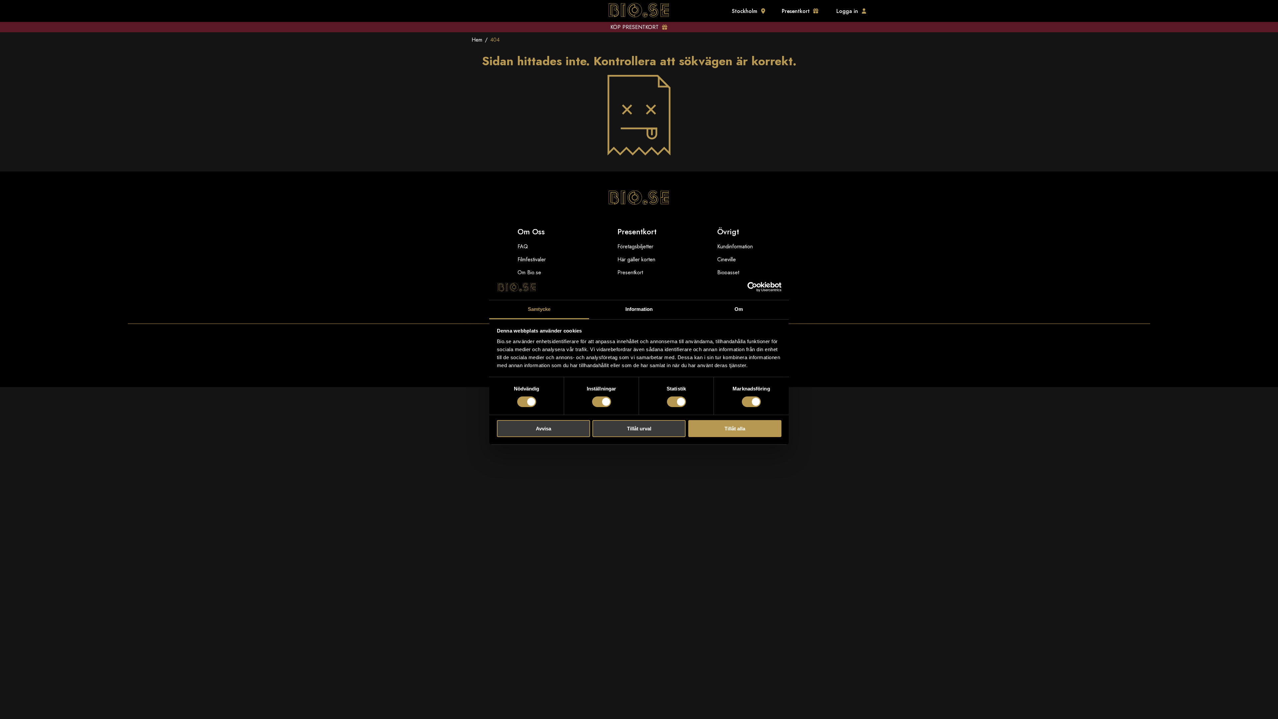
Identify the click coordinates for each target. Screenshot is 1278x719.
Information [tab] (639, 309)
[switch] (601, 401)
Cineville (726, 259)
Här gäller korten (636, 259)
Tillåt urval (639, 428)
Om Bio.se (529, 272)
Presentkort (630, 272)
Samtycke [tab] (539, 309)
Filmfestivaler (532, 259)
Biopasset (728, 272)
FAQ (523, 246)
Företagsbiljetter (635, 246)
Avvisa (543, 428)
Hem (477, 40)
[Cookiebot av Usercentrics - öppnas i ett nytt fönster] (752, 287)
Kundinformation (735, 246)
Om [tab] (739, 309)
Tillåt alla (735, 428)
